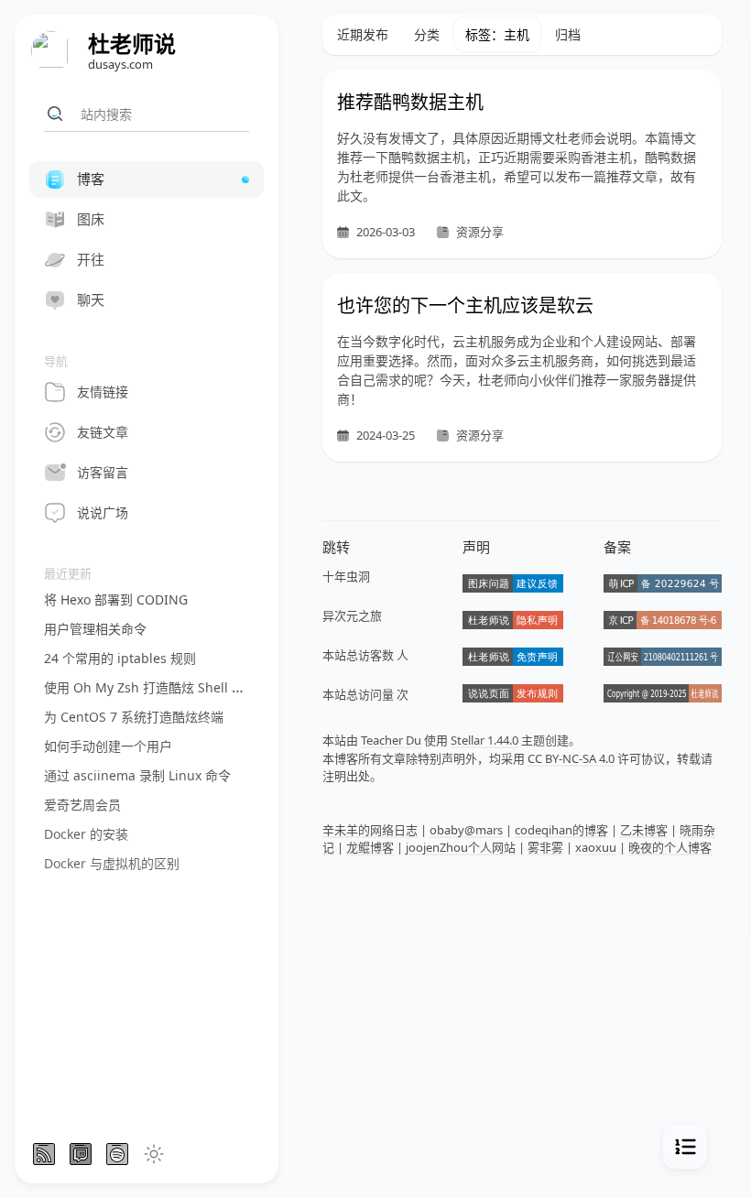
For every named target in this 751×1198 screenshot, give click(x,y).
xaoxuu (595, 847)
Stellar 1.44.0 (484, 740)
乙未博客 (644, 830)
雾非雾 (545, 847)
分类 (427, 34)
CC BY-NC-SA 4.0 (571, 758)
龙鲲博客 (370, 847)
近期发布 (362, 34)
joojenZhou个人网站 (461, 847)
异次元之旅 (352, 615)
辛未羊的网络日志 (370, 830)
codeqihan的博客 (561, 830)
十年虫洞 (346, 576)
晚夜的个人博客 (670, 847)
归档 (568, 34)
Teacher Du (391, 740)
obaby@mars (466, 830)
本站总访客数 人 (365, 655)
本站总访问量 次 (365, 694)
